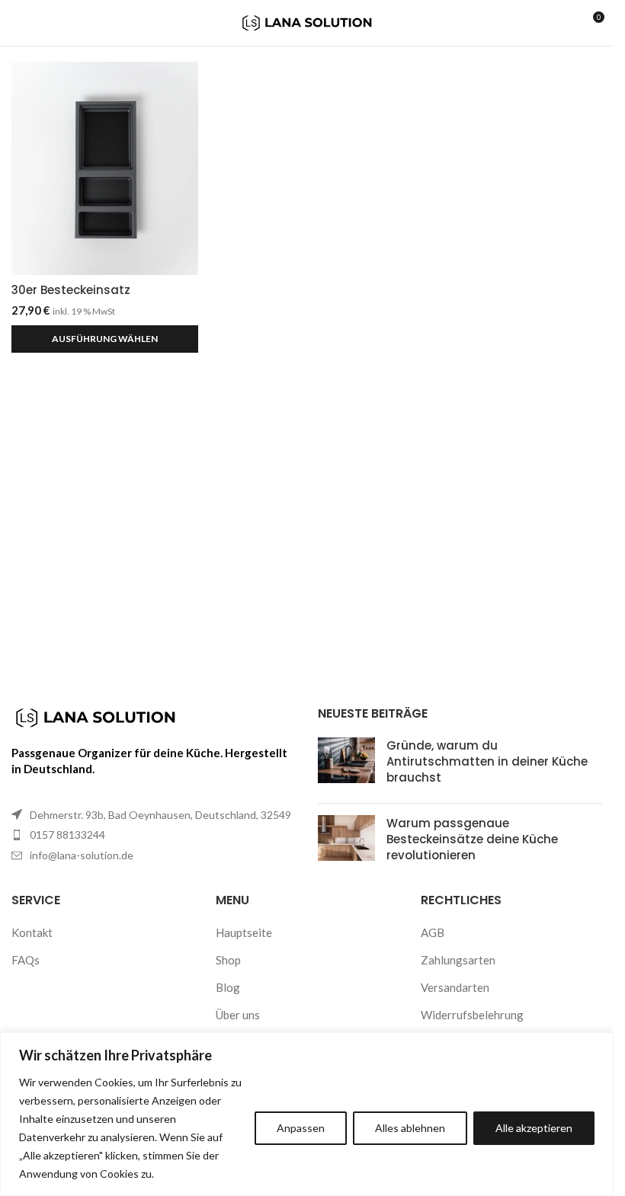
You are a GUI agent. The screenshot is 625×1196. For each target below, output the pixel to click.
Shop (228, 960)
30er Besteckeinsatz (70, 290)
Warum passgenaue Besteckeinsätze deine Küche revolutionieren (472, 839)
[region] (307, 1114)
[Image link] (95, 716)
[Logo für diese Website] (307, 21)
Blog (228, 987)
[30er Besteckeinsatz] (104, 168)
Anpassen (301, 1127)
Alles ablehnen (410, 1127)
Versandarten (455, 987)
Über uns (238, 1015)
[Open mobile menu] (17, 23)
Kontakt (32, 932)
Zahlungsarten (458, 960)
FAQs (25, 960)
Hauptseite (244, 932)
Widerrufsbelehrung (472, 1015)
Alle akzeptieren (533, 1127)
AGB (432, 932)
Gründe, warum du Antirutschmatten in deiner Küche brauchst (487, 761)
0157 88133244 (67, 834)
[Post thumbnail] (346, 764)
